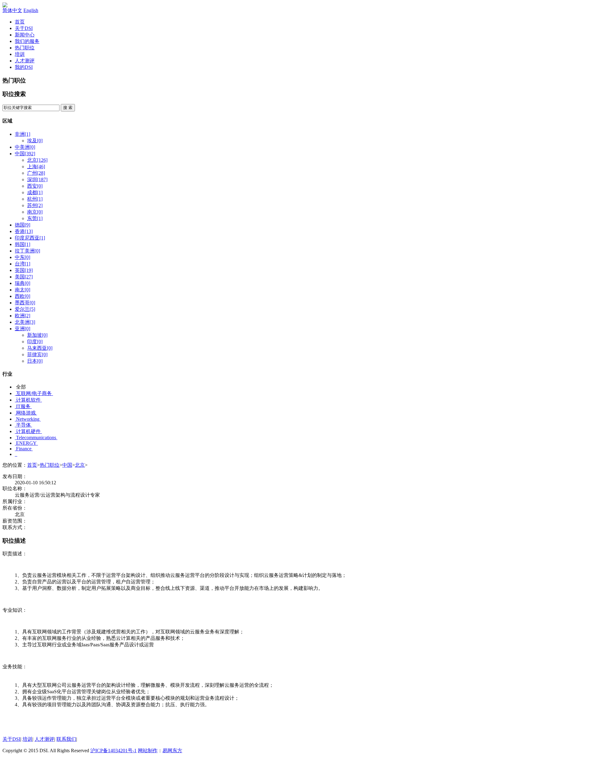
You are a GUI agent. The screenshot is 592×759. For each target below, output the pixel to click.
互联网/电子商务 (34, 393)
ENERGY (26, 443)
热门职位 (25, 47)
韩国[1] (22, 244)
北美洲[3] (25, 322)
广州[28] (36, 173)
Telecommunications (36, 437)
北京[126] (37, 160)
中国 (67, 465)
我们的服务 (27, 41)
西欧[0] (22, 296)
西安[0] (35, 186)
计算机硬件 (28, 431)
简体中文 (12, 10)
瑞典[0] (22, 283)
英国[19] (24, 270)
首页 (20, 21)
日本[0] (35, 361)
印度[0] (35, 341)
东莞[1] (35, 218)
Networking (28, 419)
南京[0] (35, 212)
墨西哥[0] (25, 302)
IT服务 (23, 406)
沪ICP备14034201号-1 (113, 750)
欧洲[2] (22, 315)
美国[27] (24, 276)
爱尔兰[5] (25, 309)
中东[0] (22, 257)
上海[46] (36, 166)
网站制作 (148, 750)
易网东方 (172, 750)
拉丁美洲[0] (27, 250)
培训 (20, 54)
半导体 (23, 424)
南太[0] (22, 289)
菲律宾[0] (37, 354)
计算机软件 (28, 399)
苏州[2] (35, 205)
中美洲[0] (25, 147)
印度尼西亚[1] (30, 237)
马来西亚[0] (39, 348)
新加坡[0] (37, 335)
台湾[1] (22, 263)
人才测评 (25, 60)
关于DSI (24, 28)
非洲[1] (22, 134)
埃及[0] (35, 140)
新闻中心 (25, 34)
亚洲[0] (22, 328)
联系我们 (66, 739)
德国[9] (22, 224)
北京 (80, 465)
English (30, 10)
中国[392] (25, 153)
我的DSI (24, 67)
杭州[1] (35, 199)
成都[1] (35, 192)
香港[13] (24, 231)
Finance (24, 448)
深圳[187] (37, 179)
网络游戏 (26, 412)
